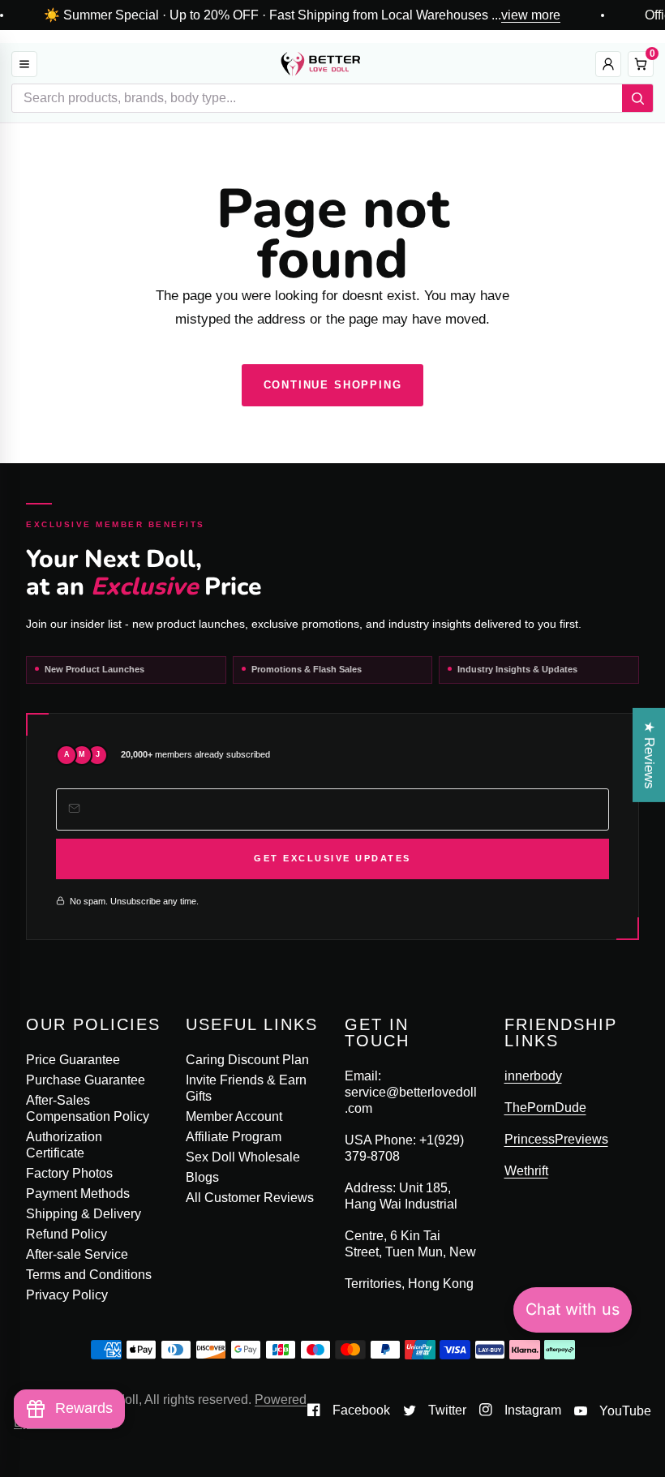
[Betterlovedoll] (320, 64)
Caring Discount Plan (247, 1060)
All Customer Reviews (250, 1197)
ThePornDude (545, 1107)
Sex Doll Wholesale (243, 1157)
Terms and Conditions (89, 1275)
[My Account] (608, 64)
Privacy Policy (67, 1295)
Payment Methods (78, 1193)
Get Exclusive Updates (332, 858)
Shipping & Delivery (83, 1214)
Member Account (234, 1116)
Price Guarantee (73, 1060)
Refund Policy (66, 1234)
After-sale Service (77, 1254)
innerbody (533, 1076)
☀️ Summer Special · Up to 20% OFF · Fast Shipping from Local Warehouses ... (302, 15)
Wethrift (526, 1171)
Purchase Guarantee (85, 1080)
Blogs (202, 1177)
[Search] (637, 98)
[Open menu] (24, 64)
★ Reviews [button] (649, 754)
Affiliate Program (233, 1137)
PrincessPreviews (556, 1139)
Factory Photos (69, 1173)
